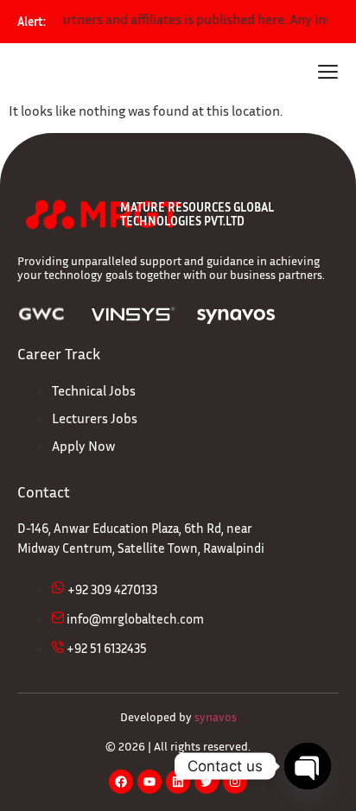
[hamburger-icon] (327, 74)
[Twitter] (206, 782)
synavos (215, 716)
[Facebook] (121, 782)
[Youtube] (149, 782)
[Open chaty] (307, 766)
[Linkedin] (178, 782)
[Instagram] (235, 782)
